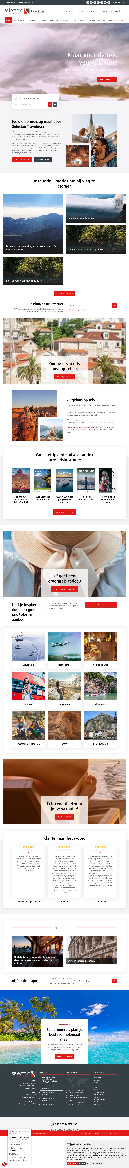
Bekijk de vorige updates (77, 310)
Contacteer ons (42, 159)
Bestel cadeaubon (22, 159)
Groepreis (97, 1078)
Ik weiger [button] (82, 1163)
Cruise (96, 1085)
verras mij (101, 605)
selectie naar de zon (95, 11)
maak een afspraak (64, 1056)
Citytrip (96, 1082)
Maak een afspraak (107, 79)
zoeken (115, 2)
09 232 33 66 (10, 2)
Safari (96, 1087)
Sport (96, 1102)
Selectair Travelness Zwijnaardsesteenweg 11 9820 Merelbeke (28, 1085)
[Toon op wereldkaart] (50, 104)
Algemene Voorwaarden (109, 1133)
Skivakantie (97, 1090)
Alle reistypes (98, 1104)
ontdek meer (80, 1090)
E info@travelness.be (29, 1097)
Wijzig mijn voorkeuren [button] (94, 1163)
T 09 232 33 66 (31, 1095)
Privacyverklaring (86, 1133)
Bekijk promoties (64, 817)
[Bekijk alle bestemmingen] (55, 104)
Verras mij (97, 1097)
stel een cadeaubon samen (64, 589)
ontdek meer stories (64, 293)
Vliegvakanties (99, 1095)
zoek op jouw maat (64, 377)
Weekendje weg (99, 1099)
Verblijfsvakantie (99, 1092)
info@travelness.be (25, 2)
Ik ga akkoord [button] (72, 1163)
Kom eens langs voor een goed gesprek (81, 427)
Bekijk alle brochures (64, 512)
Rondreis (97, 1080)
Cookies (96, 1133)
